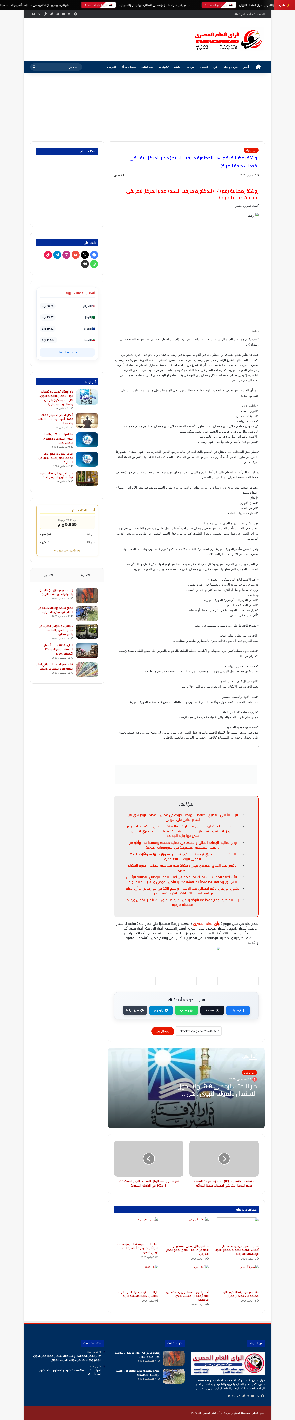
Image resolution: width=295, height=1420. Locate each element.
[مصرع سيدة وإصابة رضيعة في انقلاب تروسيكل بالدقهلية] (87, 613)
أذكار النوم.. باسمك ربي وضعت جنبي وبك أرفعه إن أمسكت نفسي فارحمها (187, 1295)
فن (215, 66)
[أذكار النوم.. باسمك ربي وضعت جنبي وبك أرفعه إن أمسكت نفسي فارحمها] (186, 1276)
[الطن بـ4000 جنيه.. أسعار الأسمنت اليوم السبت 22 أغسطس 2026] (87, 650)
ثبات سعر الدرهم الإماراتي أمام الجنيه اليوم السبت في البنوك (54, 666)
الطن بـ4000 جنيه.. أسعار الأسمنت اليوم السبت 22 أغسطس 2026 (58, 649)
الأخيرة (85, 575)
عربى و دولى (230, 66)
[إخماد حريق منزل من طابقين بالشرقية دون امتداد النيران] (87, 595)
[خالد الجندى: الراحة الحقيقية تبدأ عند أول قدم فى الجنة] (87, 478)
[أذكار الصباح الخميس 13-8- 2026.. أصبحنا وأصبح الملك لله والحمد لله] (87, 420)
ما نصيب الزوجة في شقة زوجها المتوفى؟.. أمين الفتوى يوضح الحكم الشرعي (187, 1249)
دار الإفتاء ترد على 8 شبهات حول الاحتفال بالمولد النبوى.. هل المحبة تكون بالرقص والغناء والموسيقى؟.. (56, 398)
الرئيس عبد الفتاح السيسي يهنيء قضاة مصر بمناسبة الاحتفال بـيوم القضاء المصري (182, 867)
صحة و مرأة (129, 66)
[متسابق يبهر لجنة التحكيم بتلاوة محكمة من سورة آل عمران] (237, 1276)
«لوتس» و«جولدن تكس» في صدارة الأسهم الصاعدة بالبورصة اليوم (56, 630)
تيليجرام (158, 1010)
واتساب (184, 1010)
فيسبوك (236, 1010)
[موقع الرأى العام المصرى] (228, 40)
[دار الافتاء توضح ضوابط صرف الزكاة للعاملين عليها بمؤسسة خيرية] (136, 1276)
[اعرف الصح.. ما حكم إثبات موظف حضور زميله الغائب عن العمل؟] (87, 459)
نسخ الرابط (132, 1010)
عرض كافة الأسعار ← (67, 352)
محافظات (147, 66)
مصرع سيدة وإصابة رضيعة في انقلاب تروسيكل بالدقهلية (154, 5)
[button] (181, 39)
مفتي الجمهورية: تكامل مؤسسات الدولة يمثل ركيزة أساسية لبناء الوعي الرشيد (137, 1248)
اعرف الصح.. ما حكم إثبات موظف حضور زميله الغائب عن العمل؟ (55, 458)
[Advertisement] (147, 107)
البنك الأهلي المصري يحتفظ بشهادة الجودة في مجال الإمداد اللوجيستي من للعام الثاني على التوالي (182, 817)
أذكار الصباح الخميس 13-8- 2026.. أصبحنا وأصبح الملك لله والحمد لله (55, 419)
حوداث (191, 66)
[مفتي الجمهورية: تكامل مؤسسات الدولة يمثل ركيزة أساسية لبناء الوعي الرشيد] (136, 1229)
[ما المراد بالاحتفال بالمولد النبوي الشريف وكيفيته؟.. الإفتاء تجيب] (87, 439)
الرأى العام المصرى (207, 923)
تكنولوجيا (163, 66)
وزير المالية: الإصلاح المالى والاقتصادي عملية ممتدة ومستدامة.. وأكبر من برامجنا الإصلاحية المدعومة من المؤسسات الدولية (182, 845)
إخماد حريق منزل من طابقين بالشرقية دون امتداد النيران (56, 592)
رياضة (177, 66)
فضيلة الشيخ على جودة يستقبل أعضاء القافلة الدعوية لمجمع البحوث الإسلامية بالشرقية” (237, 1249)
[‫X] (257, 1396)
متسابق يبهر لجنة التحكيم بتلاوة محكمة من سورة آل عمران (240, 1293)
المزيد (112, 66)
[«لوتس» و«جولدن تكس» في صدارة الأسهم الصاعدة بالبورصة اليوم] (87, 631)
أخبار (246, 66)
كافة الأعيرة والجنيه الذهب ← (67, 550)
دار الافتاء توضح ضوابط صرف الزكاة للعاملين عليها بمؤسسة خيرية (137, 1293)
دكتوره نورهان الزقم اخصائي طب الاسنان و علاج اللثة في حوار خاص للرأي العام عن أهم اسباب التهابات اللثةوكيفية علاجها (183, 890)
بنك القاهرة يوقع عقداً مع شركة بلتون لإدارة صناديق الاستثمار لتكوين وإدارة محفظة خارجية (183, 902)
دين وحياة (251, 150)
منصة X (210, 1010)
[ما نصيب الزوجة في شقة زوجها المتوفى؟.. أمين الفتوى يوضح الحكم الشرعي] (186, 1229)
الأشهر (49, 575)
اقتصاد (204, 66)
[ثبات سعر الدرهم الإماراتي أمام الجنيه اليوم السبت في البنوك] (87, 669)
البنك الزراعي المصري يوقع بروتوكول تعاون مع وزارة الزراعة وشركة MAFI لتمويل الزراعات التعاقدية (183, 856)
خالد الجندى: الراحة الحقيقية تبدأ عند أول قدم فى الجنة (56, 475)
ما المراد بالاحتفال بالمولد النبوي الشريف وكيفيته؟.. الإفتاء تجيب (57, 438)
